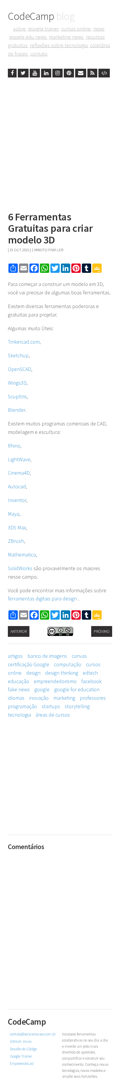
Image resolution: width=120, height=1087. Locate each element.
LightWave (19, 459)
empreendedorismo (55, 681)
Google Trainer (44, 28)
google (42, 689)
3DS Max (17, 527)
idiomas (16, 697)
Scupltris (17, 396)
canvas (79, 656)
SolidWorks (20, 568)
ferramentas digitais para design (43, 598)
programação (22, 706)
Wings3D (17, 382)
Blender (16, 409)
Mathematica (22, 554)
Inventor (17, 500)
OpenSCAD (19, 369)
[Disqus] (60, 925)
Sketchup (18, 355)
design (33, 672)
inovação (39, 697)
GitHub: (20, 1041)
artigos (15, 656)
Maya (13, 513)
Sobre (20, 28)
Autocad (17, 486)
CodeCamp (41, 16)
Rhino (14, 445)
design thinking (61, 672)
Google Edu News (28, 36)
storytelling (77, 706)
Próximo (102, 631)
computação (67, 664)
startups (51, 706)
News (99, 28)
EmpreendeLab (21, 1063)
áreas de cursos (53, 714)
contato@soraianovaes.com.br (33, 1034)
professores (93, 697)
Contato (38, 53)
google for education (77, 689)
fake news (19, 689)
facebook (91, 681)
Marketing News (66, 36)
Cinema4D (19, 472)
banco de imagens (47, 656)
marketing (64, 697)
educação (18, 681)
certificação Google (28, 664)
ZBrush (16, 541)
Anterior (18, 631)
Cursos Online (76, 28)
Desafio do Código (23, 1049)
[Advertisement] (60, 143)
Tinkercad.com (24, 341)
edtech (90, 672)
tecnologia (19, 714)
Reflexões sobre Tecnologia (59, 45)
